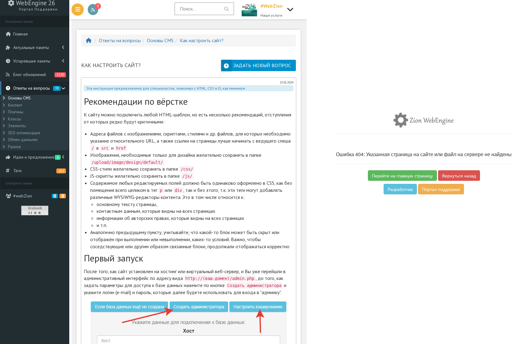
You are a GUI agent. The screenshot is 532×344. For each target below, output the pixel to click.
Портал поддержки (441, 189)
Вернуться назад (459, 175)
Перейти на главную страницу (402, 175)
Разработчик (400, 189)
